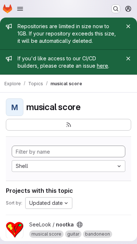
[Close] (128, 26)
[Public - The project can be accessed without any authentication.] (80, 225)
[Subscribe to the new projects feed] (68, 125)
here (102, 66)
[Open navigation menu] (20, 9)
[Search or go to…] (115, 8)
